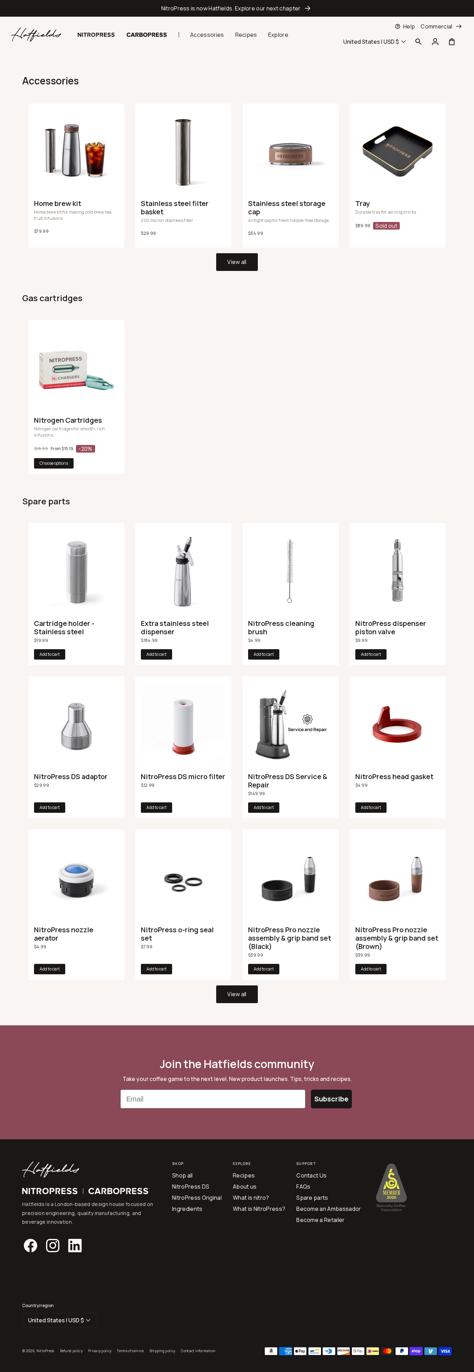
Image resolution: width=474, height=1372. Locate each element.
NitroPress (45, 1350)
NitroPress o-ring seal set (177, 934)
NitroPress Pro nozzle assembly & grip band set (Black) (289, 938)
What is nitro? (251, 1197)
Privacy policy (99, 1350)
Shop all (182, 1175)
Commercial (436, 26)
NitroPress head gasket (394, 776)
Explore (278, 35)
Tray (362, 203)
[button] (418, 41)
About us (245, 1186)
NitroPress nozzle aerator (63, 934)
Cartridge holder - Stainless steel (64, 627)
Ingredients (187, 1209)
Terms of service (130, 1350)
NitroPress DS (190, 1186)
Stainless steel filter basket (175, 207)
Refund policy (71, 1350)
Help (409, 26)
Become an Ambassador (328, 1209)
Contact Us (311, 1175)
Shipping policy (163, 1350)
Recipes (246, 35)
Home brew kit (57, 203)
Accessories (207, 35)
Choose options (54, 463)
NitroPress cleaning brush (281, 627)
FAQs (303, 1186)
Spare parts (312, 1197)
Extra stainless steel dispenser (175, 627)
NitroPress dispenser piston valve (390, 627)
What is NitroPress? (259, 1209)
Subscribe (331, 1099)
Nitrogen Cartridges (68, 420)
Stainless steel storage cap (44, 26)
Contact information (198, 1350)
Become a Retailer (320, 1220)
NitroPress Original (197, 1197)
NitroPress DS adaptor (71, 776)
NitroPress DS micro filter (183, 776)
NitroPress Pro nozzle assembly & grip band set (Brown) (396, 938)
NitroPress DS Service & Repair (287, 780)
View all (237, 262)
